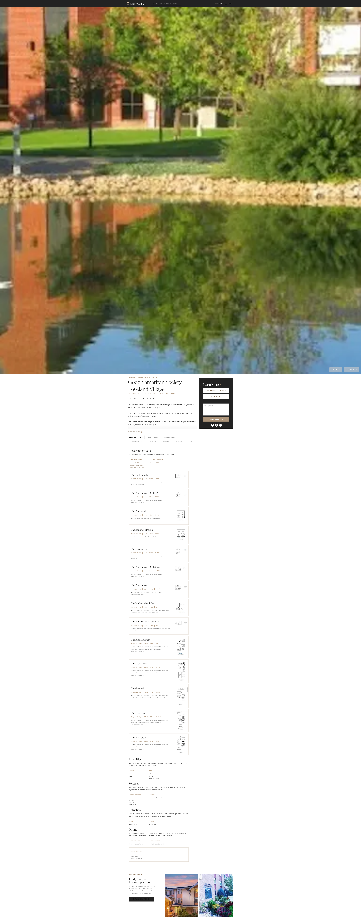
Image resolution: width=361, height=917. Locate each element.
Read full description (134, 432)
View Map (336, 369)
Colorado (131, 377)
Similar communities (136, 874)
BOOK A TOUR (216, 396)
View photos (351, 369)
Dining (191, 441)
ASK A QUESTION (216, 419)
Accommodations (137, 441)
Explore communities (141, 899)
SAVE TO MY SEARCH (218, 390)
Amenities (153, 441)
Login (230, 3)
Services (166, 441)
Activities (179, 441)
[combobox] (156, 3)
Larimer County (143, 377)
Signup (219, 3)
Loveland (154, 377)
